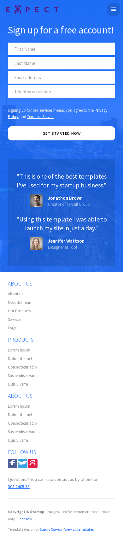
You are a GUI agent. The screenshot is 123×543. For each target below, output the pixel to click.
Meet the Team (20, 302)
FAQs (12, 328)
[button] (113, 9)
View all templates (79, 529)
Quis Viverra (18, 384)
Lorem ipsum (19, 350)
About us (15, 294)
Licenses (24, 518)
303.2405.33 (19, 486)
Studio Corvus (51, 529)
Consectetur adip (22, 367)
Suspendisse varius (23, 375)
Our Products (19, 311)
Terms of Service (40, 116)
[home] (30, 8)
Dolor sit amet (20, 358)
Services (14, 319)
